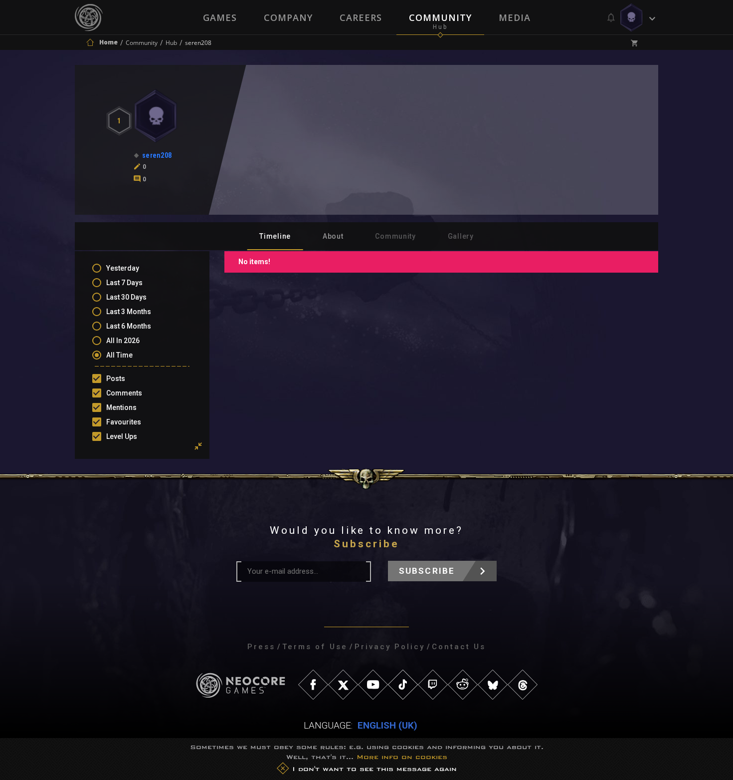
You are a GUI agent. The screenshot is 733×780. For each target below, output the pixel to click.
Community (440, 17)
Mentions (121, 407)
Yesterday (122, 268)
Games (220, 17)
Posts (115, 379)
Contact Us (459, 646)
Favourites (123, 422)
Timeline (275, 236)
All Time (119, 355)
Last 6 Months (128, 326)
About (333, 236)
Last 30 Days (126, 297)
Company (288, 17)
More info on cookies (402, 757)
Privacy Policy (390, 646)
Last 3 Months (128, 312)
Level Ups (121, 436)
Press (261, 646)
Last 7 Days (124, 283)
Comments (124, 393)
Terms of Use (315, 646)
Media (515, 17)
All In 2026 (123, 341)
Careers (361, 17)
